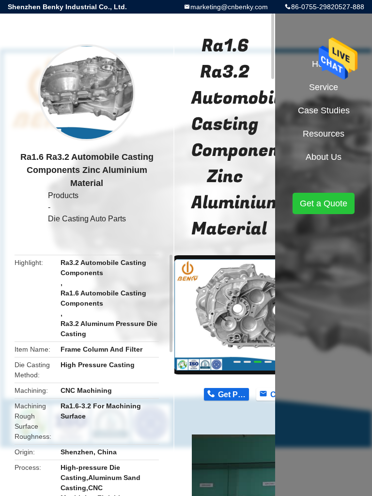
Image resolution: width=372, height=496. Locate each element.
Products (63, 195)
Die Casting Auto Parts (87, 219)
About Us (323, 157)
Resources (323, 134)
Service (323, 87)
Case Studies (324, 110)
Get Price (233, 394)
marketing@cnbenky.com (229, 7)
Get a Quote (323, 203)
